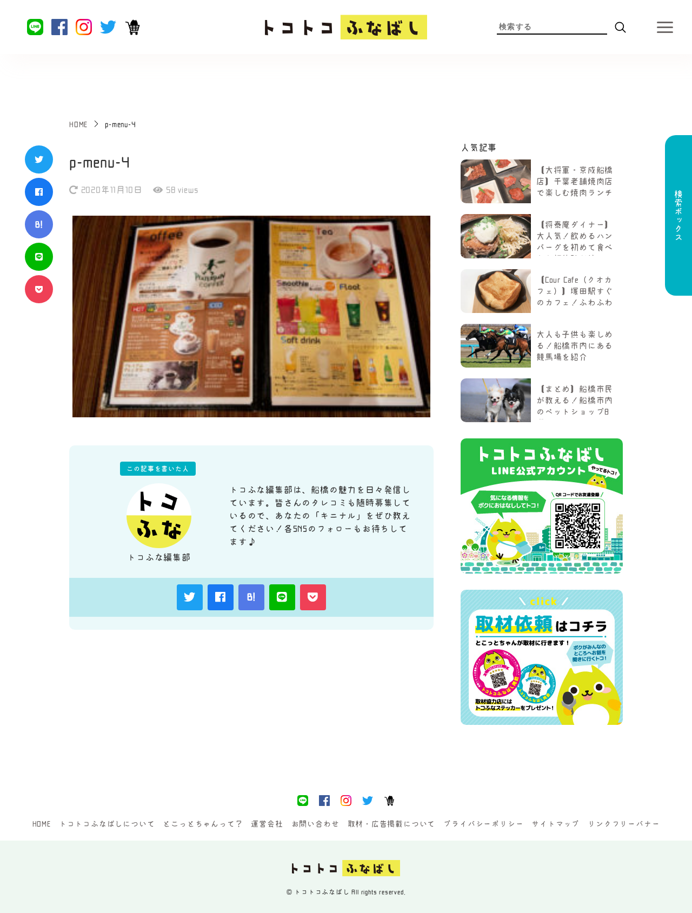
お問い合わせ (315, 824)
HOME (41, 824)
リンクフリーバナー (624, 824)
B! (39, 224)
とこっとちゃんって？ (203, 824)
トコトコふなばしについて (107, 824)
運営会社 (267, 824)
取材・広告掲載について (392, 824)
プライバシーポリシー (483, 824)
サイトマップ (555, 824)
